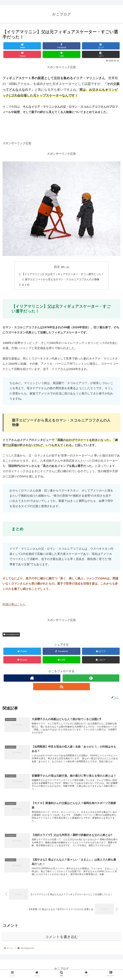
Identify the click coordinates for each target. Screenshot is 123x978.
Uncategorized (12, 634)
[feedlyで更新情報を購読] (91, 678)
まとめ (25, 284)
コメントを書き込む (61, 937)
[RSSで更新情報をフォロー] (61, 686)
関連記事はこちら (14, 604)
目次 (57, 266)
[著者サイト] (32, 678)
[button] (113, 541)
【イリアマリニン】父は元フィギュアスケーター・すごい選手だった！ (63, 274)
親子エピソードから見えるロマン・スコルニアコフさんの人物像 (62, 279)
